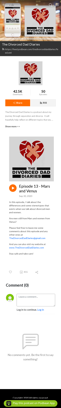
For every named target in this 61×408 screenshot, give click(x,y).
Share (19, 102)
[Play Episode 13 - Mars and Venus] (13, 188)
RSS (45, 102)
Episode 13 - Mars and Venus (34, 188)
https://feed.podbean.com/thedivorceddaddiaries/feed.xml (31, 51)
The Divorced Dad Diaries (21, 44)
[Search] (51, 4)
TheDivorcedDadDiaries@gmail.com (27, 238)
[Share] (37, 272)
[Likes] (11, 272)
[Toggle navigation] (57, 4)
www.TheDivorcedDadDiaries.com (26, 247)
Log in (40, 309)
